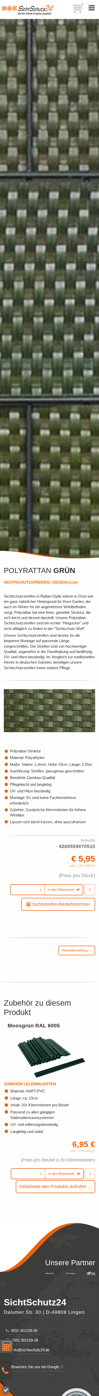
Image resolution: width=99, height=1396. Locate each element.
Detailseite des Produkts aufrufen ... (55, 1186)
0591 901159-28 (24, 1340)
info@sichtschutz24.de (30, 1350)
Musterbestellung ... (76, 950)
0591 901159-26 (23, 1330)
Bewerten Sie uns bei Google (34, 1367)
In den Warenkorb (61, 890)
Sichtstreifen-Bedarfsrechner (60, 904)
